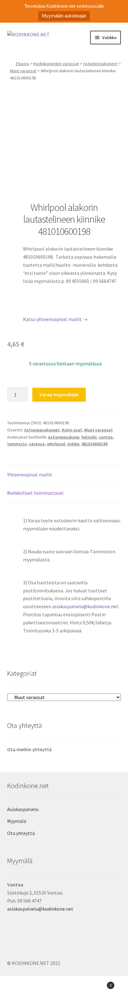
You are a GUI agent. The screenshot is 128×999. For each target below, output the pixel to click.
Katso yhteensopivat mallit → (55, 319)
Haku (64, 988)
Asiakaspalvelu (23, 809)
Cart (98, 983)
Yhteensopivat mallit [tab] (29, 474)
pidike (73, 444)
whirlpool (56, 444)
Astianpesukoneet (100, 63)
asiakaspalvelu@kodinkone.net (85, 606)
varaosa (37, 444)
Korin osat (72, 430)
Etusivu (22, 63)
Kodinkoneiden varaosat (56, 63)
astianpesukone (63, 437)
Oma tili (21, 988)
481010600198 (94, 444)
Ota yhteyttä (21, 833)
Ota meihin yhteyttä (29, 749)
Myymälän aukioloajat (64, 15)
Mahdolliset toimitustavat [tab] (35, 493)
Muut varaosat (23, 71)
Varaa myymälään (59, 394)
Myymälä (16, 821)
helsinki (89, 437)
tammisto (17, 444)
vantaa (106, 437)
